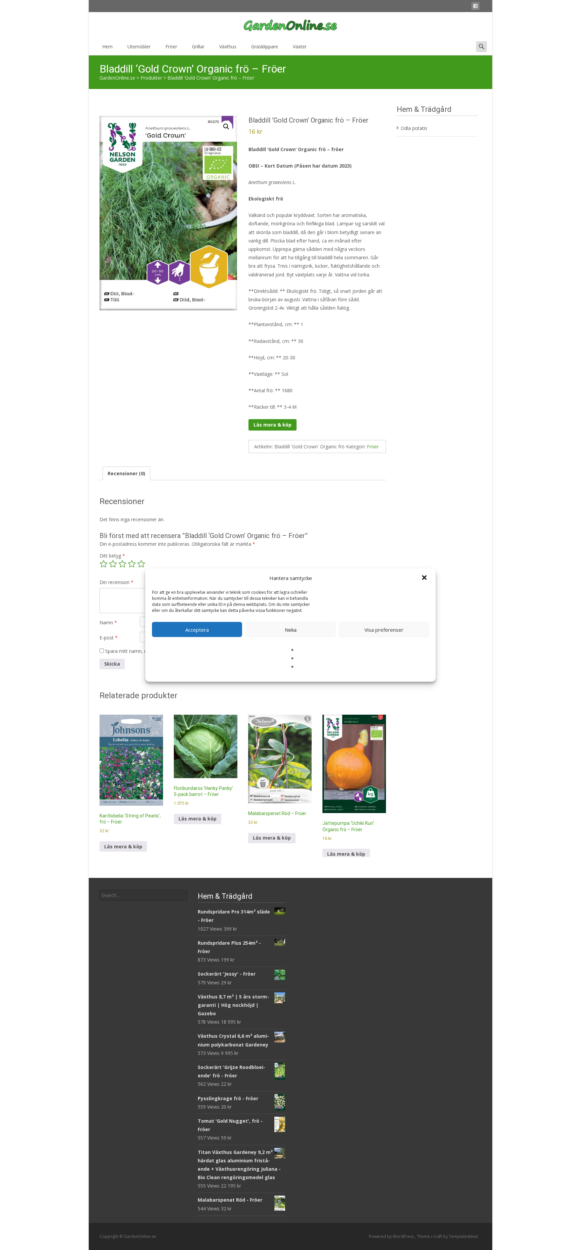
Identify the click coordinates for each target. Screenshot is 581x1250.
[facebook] (475, 7)
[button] (425, 578)
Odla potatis (414, 128)
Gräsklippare (264, 46)
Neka (291, 629)
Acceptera (197, 629)
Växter (300, 46)
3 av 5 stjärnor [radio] (122, 564)
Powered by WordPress (392, 1236)
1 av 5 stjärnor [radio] (104, 564)
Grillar (198, 46)
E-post (109, 637)
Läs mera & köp (273, 424)
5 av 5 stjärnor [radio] (141, 564)
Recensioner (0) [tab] (126, 473)
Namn (108, 622)
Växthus (227, 46)
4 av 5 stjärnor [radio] (132, 564)
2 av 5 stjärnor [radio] (113, 564)
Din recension (116, 582)
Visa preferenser (383, 629)
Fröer (171, 46)
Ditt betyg (112, 555)
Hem (107, 46)
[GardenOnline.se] (290, 25)
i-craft (437, 1236)
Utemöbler (139, 46)
